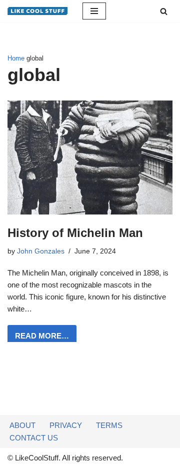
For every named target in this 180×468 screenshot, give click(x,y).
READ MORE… (38, 338)
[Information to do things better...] (38, 11)
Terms (109, 425)
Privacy (66, 425)
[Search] (164, 11)
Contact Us (34, 438)
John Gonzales (40, 251)
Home (16, 58)
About (23, 425)
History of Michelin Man (75, 233)
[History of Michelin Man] (90, 157)
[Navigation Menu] (94, 11)
